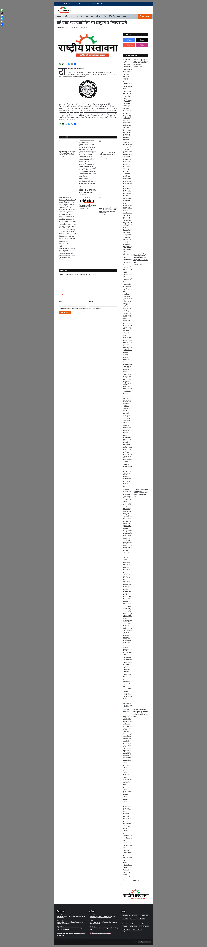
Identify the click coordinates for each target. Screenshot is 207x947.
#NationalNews (135, 921)
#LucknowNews (126, 921)
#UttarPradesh (133, 926)
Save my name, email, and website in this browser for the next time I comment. (80, 308)
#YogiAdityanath (126, 929)
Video (107, 4)
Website (91, 301)
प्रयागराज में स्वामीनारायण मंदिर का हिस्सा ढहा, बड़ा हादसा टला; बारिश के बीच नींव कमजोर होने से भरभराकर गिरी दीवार (140, 713)
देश (77, 16)
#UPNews (144, 924)
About (75, 4)
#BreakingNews (126, 915)
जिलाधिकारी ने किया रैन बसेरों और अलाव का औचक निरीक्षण (87, 206)
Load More (136, 880)
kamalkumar (60, 27)
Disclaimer (87, 4)
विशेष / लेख (112, 16)
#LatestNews (141, 918)
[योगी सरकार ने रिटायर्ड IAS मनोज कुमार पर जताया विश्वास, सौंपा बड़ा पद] (67, 225)
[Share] (1, 24)
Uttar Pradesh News (137, 929)
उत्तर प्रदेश (65, 16)
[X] (1, 12)
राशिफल (98, 16)
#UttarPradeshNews (144, 926)
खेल (87, 16)
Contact (81, 4)
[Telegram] (1, 18)
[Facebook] (1, 15)
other (118, 16)
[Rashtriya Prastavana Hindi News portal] (63, 10)
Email (60, 301)
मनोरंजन (104, 16)
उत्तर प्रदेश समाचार (125, 932)
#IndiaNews (133, 918)
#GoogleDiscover (145, 915)
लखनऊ (94, 4)
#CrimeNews (135, 915)
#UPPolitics (124, 926)
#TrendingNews (135, 924)
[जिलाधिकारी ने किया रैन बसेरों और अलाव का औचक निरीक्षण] (88, 200)
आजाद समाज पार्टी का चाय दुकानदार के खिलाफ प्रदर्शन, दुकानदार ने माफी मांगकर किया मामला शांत (67, 153)
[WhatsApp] (1, 9)
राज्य (72, 16)
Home (71, 4)
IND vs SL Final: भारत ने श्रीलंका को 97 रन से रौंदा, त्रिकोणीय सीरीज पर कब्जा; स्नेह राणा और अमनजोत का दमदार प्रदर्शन (108, 210)
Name (61, 295)
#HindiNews (125, 918)
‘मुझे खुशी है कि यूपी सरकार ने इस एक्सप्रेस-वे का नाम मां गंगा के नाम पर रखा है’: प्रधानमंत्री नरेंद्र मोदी (87, 190)
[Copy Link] (1, 21)
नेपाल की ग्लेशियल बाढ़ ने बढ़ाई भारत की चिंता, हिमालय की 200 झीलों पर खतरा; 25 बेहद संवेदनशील (140, 62)
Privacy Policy (100, 4)
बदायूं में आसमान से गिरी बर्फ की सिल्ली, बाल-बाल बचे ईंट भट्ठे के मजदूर (107, 154)
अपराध (92, 16)
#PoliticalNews (125, 924)
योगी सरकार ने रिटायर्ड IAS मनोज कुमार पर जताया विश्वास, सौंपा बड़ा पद (67, 257)
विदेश (81, 16)
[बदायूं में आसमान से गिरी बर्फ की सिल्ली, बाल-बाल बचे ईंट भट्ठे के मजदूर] (108, 146)
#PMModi (144, 921)
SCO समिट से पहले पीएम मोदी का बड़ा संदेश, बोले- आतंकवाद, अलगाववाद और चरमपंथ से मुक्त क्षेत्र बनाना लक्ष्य (140, 493)
